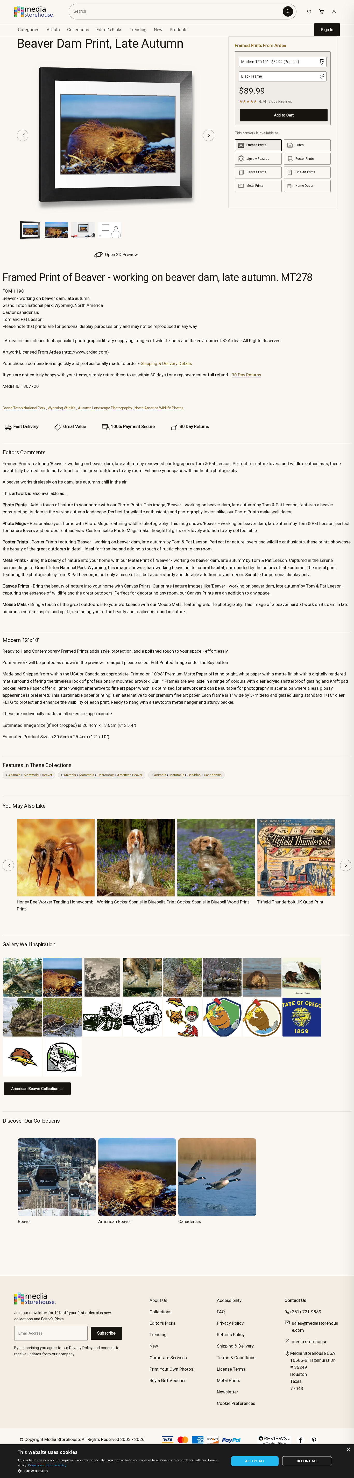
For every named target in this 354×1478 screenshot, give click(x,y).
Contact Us (295, 1300)
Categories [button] (28, 29)
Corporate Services (168, 1357)
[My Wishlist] (309, 11)
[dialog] (177, 1461)
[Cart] (321, 11)
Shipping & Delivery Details (166, 363)
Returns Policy (231, 1334)
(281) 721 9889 (305, 1311)
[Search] (288, 11)
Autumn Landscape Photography (105, 408)
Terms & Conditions (236, 1357)
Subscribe (106, 1333)
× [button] (348, 1450)
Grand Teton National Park (24, 408)
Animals (14, 775)
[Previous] (22, 135)
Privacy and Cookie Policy (47, 1465)
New (158, 29)
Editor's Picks (109, 29)
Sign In (327, 29)
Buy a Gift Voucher (168, 1380)
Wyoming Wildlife (62, 408)
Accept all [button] (255, 1461)
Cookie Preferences (236, 1403)
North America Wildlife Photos (158, 408)
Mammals (31, 775)
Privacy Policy (230, 1323)
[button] (120, 1471)
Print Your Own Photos (171, 1369)
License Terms (231, 1369)
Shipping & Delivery (235, 1346)
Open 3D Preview (121, 254)
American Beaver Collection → (37, 1088)
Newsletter (227, 1391)
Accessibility (229, 1300)
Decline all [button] (307, 1461)
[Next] (208, 135)
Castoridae (105, 775)
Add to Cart (284, 115)
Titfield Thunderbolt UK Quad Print (290, 901)
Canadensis (213, 775)
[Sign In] (334, 11)
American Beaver (129, 775)
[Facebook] (300, 1442)
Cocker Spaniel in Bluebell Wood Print (213, 901)
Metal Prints (228, 1380)
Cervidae (194, 775)
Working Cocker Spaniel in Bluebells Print (136, 901)
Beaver (47, 775)
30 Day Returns (246, 374)
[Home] (38, 11)
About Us (158, 1300)
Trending (138, 29)
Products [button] (179, 29)
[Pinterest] (314, 1442)
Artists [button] (53, 29)
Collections (78, 29)
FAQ (221, 1311)
